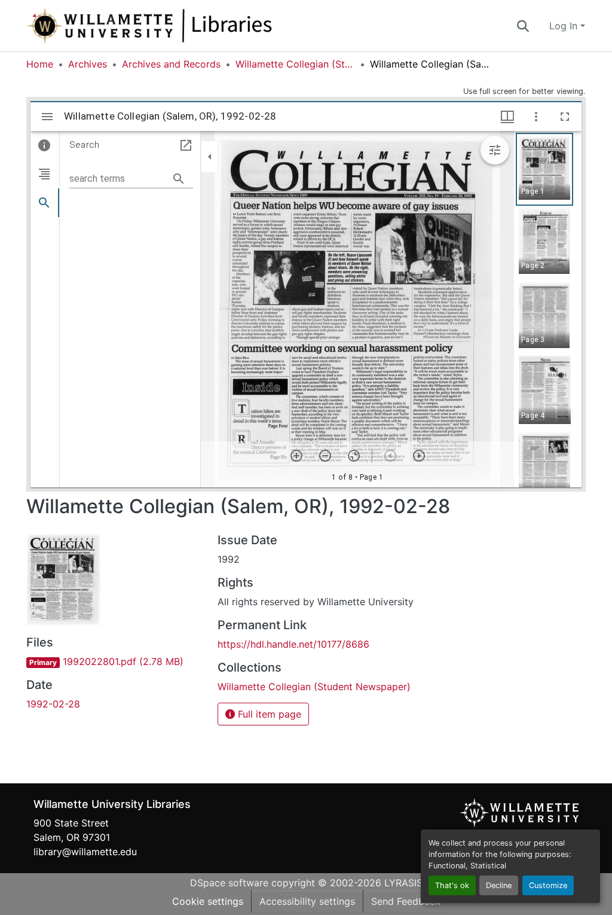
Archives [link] (87, 64)
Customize (548, 885)
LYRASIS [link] (403, 883)
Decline (499, 885)
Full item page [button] (268, 714)
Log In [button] (564, 26)
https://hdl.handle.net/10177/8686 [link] (293, 644)
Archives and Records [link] (171, 64)
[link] (114, 661)
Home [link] (39, 64)
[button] (188, 26)
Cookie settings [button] (207, 901)
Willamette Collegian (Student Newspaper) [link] (295, 64)
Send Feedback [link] (405, 901)
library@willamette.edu (85, 852)
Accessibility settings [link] (307, 901)
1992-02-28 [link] (53, 704)
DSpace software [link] (229, 883)
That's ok (452, 885)
